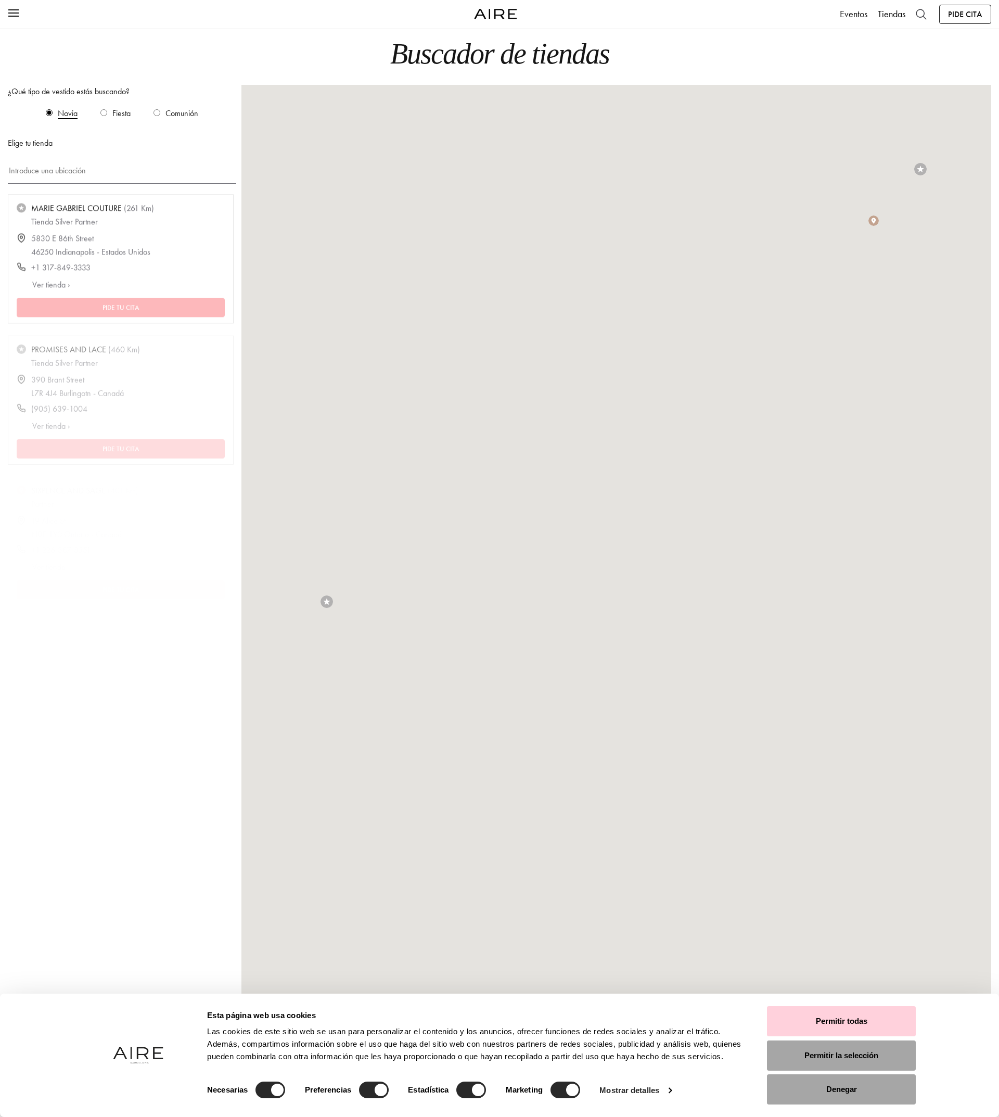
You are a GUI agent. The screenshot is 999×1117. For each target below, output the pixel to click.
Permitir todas (841, 1021)
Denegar (841, 1089)
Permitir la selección (841, 1055)
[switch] (374, 1090)
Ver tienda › (51, 284)
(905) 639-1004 (59, 405)
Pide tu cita (121, 307)
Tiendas (891, 14)
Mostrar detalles (629, 1090)
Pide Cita (965, 14)
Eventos (853, 14)
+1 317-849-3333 (61, 267)
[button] (327, 601)
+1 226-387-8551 (61, 542)
